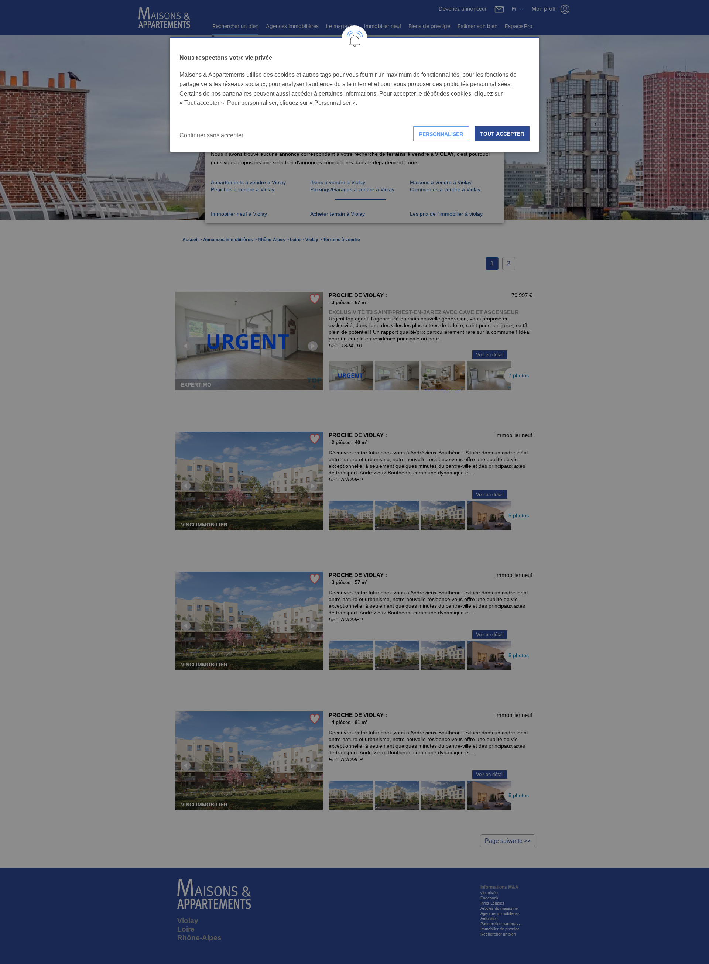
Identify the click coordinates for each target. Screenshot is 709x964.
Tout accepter (502, 133)
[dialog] (354, 94)
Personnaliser (441, 134)
